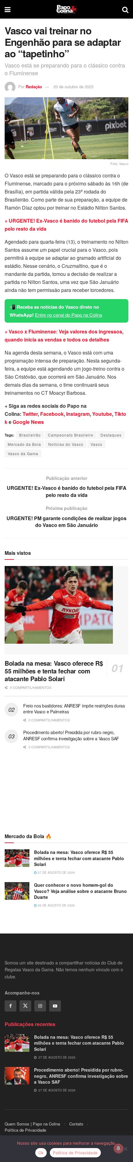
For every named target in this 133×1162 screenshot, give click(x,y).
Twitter (30, 413)
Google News (28, 421)
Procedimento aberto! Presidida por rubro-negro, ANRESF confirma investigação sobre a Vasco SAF (71, 735)
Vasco (96, 444)
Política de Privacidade (25, 1130)
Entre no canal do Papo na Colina (68, 314)
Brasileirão (30, 434)
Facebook (52, 413)
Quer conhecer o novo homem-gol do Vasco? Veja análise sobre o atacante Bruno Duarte (80, 891)
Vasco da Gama (23, 453)
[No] (125, 1149)
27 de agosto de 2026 (56, 872)
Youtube (102, 413)
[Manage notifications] (118, 1148)
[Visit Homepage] (66, 9)
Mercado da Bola (24, 444)
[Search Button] (125, 9)
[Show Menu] (8, 9)
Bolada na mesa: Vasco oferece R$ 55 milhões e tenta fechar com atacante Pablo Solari (54, 671)
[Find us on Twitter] (25, 1006)
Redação (34, 86)
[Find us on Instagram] (40, 1006)
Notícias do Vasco (66, 444)
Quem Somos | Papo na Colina (32, 1124)
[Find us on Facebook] (10, 1006)
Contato (76, 1124)
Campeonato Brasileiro (70, 434)
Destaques (111, 434)
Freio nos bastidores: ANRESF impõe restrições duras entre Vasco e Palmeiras (74, 709)
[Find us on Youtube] (55, 1006)
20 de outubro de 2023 (73, 86)
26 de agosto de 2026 (56, 905)
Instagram (78, 413)
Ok (41, 1152)
